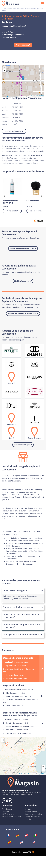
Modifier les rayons (22, 281)
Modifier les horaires (13, 131)
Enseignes (5, 811)
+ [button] (4, 67)
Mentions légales (31, 811)
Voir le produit (12, 211)
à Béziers (13, 675)
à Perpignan (14, 678)
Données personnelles (33, 814)
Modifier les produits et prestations (22, 314)
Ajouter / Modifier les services (22, 248)
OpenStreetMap (40, 95)
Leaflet (31, 95)
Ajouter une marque (22, 445)
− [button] (4, 70)
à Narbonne (13, 666)
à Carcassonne (14, 662)
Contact (27, 809)
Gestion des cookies (32, 817)
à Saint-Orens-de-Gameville (19, 669)
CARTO (43, 774)
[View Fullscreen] (2, 740)
